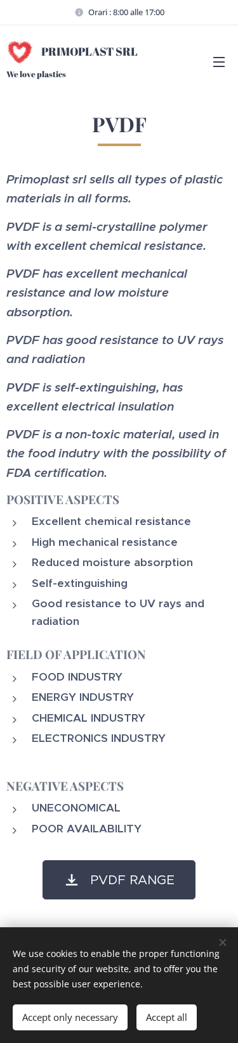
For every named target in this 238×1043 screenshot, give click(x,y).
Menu (219, 61)
